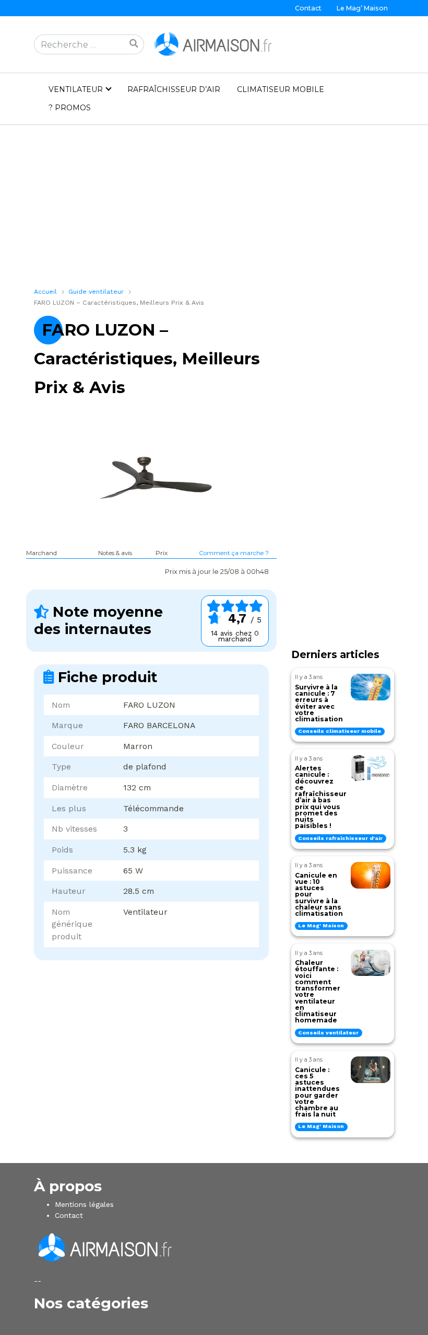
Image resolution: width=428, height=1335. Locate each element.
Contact (308, 8)
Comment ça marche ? (234, 553)
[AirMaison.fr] (214, 44)
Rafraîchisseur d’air (173, 89)
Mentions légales (84, 1204)
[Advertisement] (214, 209)
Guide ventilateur (96, 291)
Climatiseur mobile (280, 89)
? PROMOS (70, 107)
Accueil (45, 291)
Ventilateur (76, 89)
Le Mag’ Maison (362, 8)
